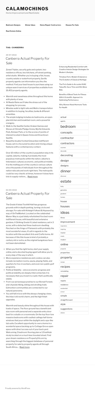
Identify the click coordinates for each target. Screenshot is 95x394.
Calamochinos (27, 8)
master (63, 233)
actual (63, 117)
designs (64, 165)
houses (65, 206)
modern (63, 240)
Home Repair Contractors (50, 25)
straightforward (66, 300)
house (63, 201)
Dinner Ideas (30, 25)
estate (65, 181)
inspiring (63, 229)
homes (62, 197)
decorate (63, 151)
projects (63, 249)
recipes (65, 266)
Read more (33, 176)
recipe (62, 262)
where (62, 313)
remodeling (64, 271)
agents (62, 121)
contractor (67, 138)
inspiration (63, 226)
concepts (66, 132)
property (66, 257)
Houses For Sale (72, 25)
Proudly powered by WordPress (17, 388)
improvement (67, 221)
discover (63, 176)
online (64, 244)
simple (63, 295)
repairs (63, 281)
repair (64, 276)
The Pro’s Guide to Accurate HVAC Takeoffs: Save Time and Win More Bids (73, 87)
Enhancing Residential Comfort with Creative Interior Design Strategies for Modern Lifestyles (74, 69)
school (62, 292)
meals (62, 236)
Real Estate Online (13, 31)
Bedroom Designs (13, 25)
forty (62, 186)
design (64, 160)
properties (65, 253)
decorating (66, 155)
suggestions (66, 309)
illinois (62, 218)
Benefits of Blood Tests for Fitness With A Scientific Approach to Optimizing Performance (72, 97)
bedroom (68, 126)
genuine (63, 190)
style (63, 304)
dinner (65, 171)
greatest (63, 194)
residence (64, 285)
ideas (64, 212)
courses (63, 147)
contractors (67, 143)
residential (64, 288)
